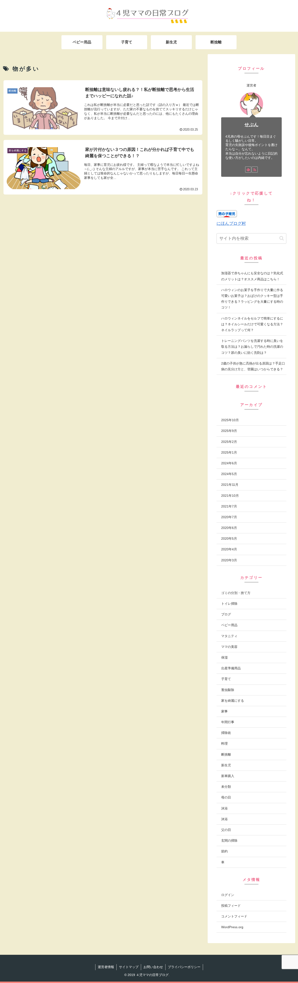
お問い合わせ (153, 967)
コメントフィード (234, 916)
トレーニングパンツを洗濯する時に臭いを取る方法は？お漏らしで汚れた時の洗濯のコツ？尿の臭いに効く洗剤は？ (252, 346)
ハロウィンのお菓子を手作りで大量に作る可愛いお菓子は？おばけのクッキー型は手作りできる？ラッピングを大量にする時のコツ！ (252, 298)
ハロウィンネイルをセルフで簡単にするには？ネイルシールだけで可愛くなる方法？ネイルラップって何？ (252, 324)
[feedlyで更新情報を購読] (248, 170)
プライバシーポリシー (184, 967)
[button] (282, 238)
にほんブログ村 (231, 223)
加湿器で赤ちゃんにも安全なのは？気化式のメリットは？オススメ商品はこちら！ (252, 276)
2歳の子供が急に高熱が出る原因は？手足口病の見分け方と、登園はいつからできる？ (253, 366)
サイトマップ (129, 967)
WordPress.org (232, 927)
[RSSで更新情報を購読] (255, 170)
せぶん (251, 124)
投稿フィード (231, 905)
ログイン (227, 895)
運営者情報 (106, 967)
